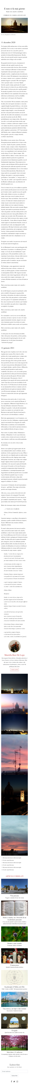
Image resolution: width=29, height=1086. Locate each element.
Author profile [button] (14, 669)
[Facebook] (11, 1081)
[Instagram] (17, 1081)
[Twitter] (14, 1081)
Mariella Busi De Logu (19, 15)
